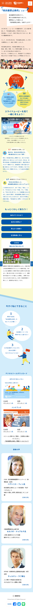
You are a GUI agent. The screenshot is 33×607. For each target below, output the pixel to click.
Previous (1, 263)
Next (31, 263)
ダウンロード (7, 403)
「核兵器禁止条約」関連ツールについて (16, 441)
